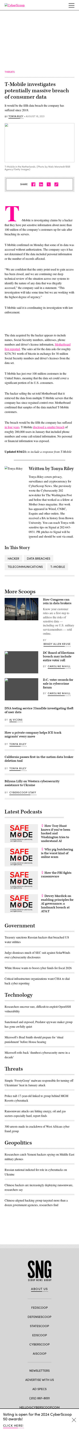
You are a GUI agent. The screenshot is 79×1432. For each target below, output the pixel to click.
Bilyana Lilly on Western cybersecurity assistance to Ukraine (32, 783)
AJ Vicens (16, 719)
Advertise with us (39, 1380)
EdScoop (39, 1335)
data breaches (38, 558)
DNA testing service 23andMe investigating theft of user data (39, 710)
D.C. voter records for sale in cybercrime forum (58, 684)
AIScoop (39, 1353)
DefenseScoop (39, 1317)
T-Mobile (57, 567)
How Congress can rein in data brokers (57, 601)
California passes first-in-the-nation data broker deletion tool (39, 759)
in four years (12, 427)
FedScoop (39, 1307)
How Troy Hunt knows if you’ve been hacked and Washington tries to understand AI (55, 833)
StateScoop (39, 1326)
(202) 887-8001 (39, 1398)
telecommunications (25, 567)
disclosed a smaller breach (48, 427)
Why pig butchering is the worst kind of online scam (57, 853)
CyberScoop (39, 1344)
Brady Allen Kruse (57, 644)
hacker (13, 558)
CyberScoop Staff (22, 792)
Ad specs (39, 1389)
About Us (39, 1289)
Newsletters (39, 1370)
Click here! (13, 1425)
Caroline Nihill (59, 666)
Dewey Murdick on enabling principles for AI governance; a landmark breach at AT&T (57, 903)
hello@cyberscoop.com (39, 1407)
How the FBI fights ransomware (56, 875)
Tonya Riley (15, 116)
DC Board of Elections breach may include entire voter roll (58, 657)
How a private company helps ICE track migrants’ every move (33, 735)
